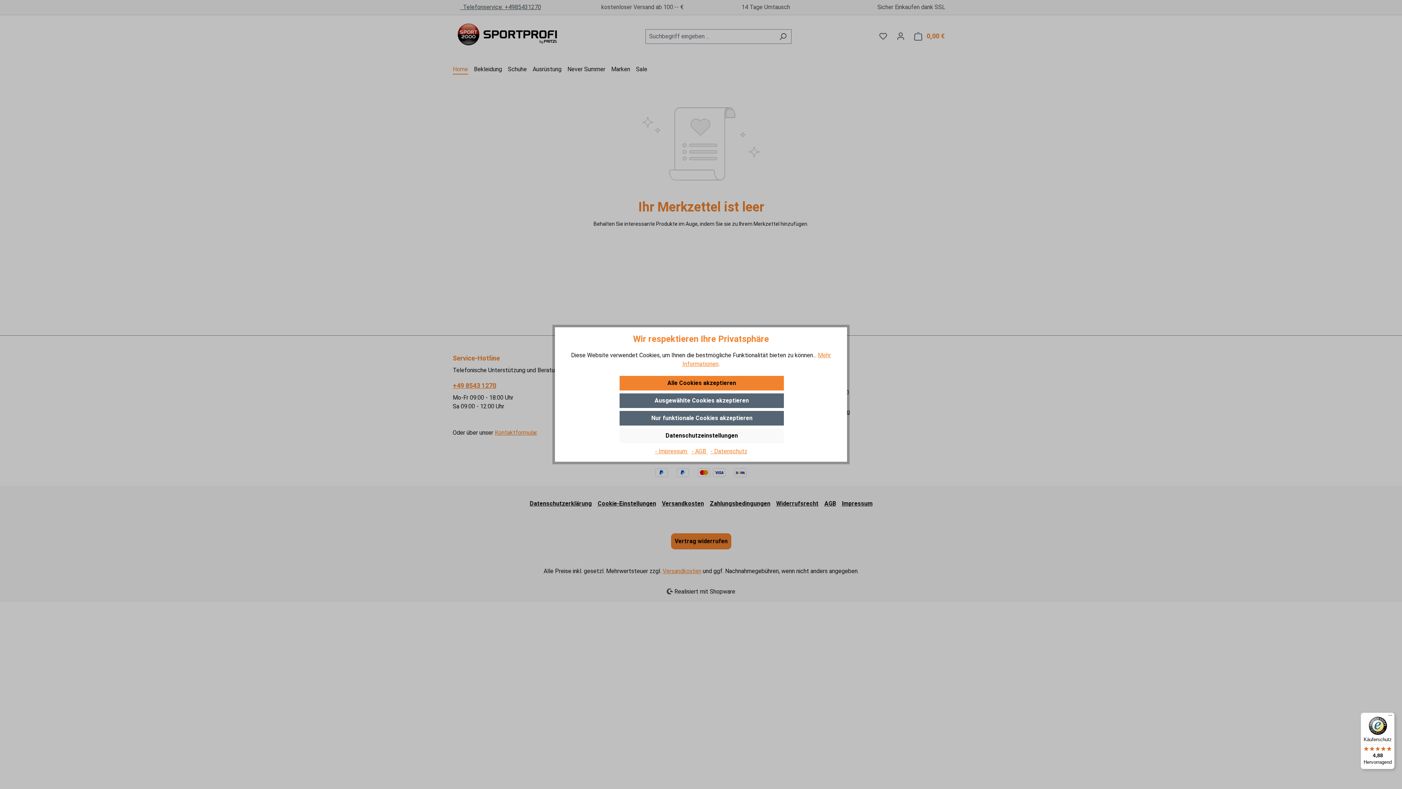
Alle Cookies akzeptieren (701, 383)
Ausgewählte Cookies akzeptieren (702, 400)
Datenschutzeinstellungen (702, 435)
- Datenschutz (728, 451)
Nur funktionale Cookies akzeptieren (701, 418)
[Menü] (1390, 717)
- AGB (700, 451)
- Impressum (672, 451)
